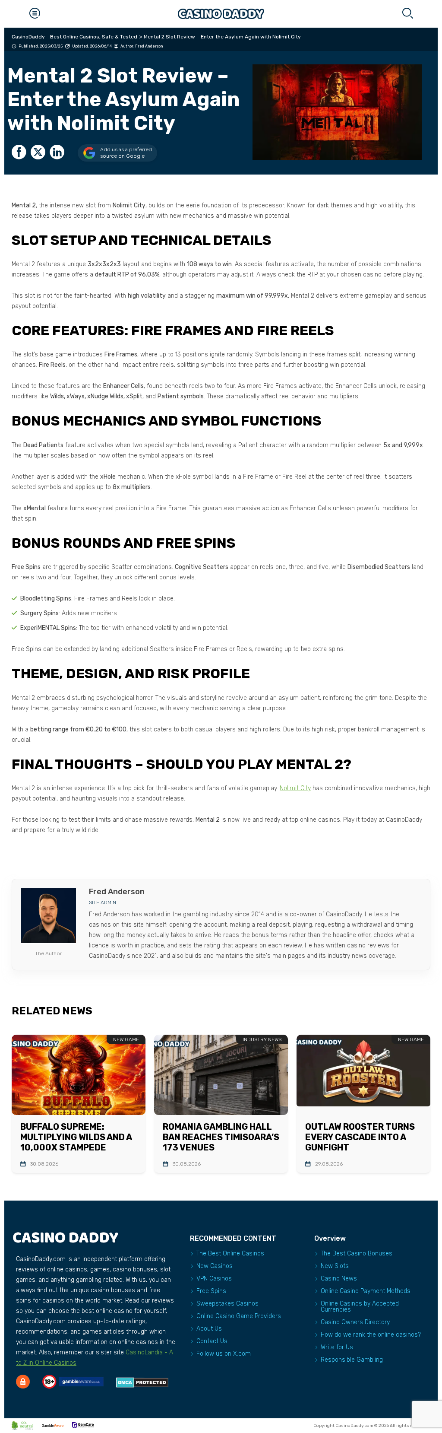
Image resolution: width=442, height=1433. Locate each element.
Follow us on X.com (223, 1353)
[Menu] (34, 13)
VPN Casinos (214, 1278)
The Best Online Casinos (230, 1253)
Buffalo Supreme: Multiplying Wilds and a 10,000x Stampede (76, 1137)
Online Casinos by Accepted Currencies (360, 1306)
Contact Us (211, 1341)
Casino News (339, 1278)
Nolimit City (295, 788)
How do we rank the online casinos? (371, 1334)
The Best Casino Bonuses (356, 1253)
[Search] (407, 13)
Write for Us (337, 1347)
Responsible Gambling (352, 1359)
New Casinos (214, 1266)
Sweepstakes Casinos (227, 1303)
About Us (209, 1328)
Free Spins (211, 1291)
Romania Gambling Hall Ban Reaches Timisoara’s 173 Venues (221, 1137)
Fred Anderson (149, 46)
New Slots (335, 1266)
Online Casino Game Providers (238, 1316)
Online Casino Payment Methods (365, 1291)
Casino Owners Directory (355, 1322)
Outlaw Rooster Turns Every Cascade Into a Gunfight (360, 1137)
